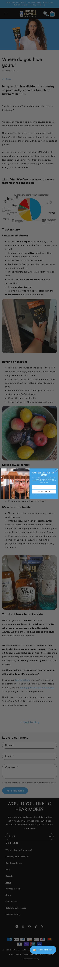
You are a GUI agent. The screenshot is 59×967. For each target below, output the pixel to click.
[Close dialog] (56, 470)
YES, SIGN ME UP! (44, 491)
